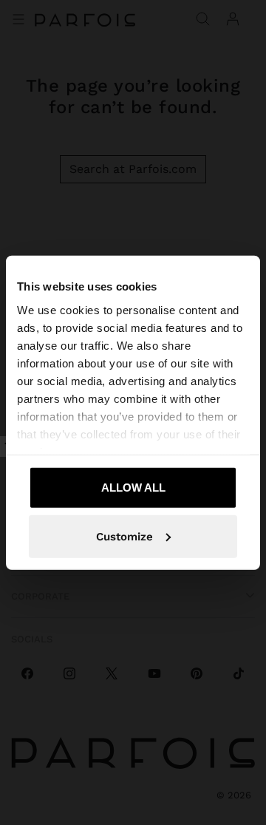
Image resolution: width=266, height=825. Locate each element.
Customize (124, 536)
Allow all (133, 487)
